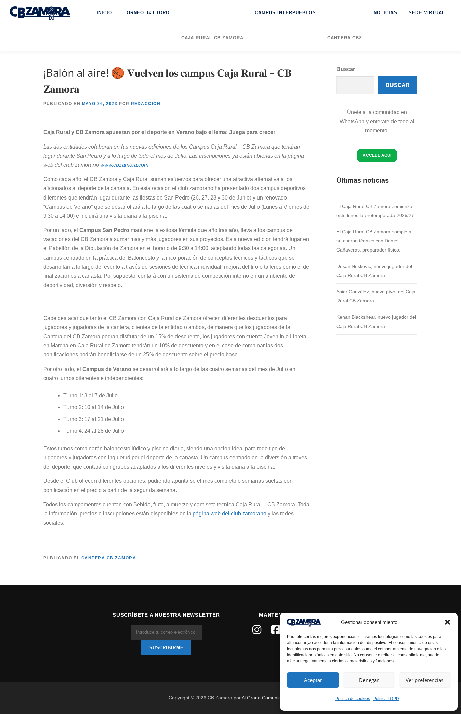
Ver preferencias (424, 680)
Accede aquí (377, 155)
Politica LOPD (386, 698)
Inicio (104, 12)
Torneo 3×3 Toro (147, 12)
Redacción (146, 103)
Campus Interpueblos (285, 12)
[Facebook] (276, 630)
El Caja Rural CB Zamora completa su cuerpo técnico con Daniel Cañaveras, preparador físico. (373, 241)
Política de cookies (352, 698)
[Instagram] (257, 630)
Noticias (385, 12)
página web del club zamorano (229, 514)
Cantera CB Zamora (108, 558)
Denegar (369, 680)
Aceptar (313, 680)
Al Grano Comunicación (267, 697)
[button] (447, 622)
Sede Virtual (427, 12)
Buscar (345, 69)
